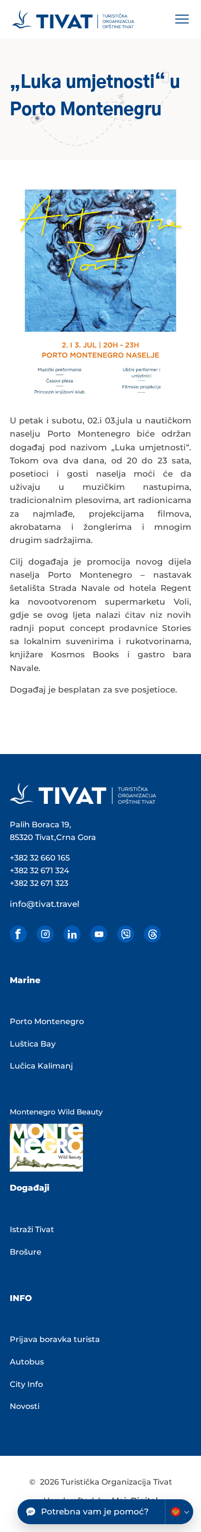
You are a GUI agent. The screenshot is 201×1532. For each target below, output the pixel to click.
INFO (21, 1298)
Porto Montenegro (47, 1021)
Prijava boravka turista (55, 1339)
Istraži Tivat (32, 1229)
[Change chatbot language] (179, 1511)
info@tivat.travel (45, 904)
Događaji (29, 1188)
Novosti (25, 1406)
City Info (26, 1384)
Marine (25, 980)
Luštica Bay (33, 1044)
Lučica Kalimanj (41, 1065)
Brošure (25, 1252)
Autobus (27, 1361)
